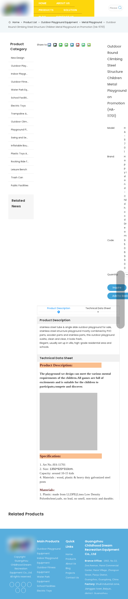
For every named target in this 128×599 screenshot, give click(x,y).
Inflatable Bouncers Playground (22, 145)
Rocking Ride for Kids (22, 161)
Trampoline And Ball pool (22, 113)
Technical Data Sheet (98, 308)
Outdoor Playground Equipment (22, 65)
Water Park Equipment (22, 89)
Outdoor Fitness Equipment (22, 81)
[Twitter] (29, 584)
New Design (17, 57)
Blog (68, 568)
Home (69, 554)
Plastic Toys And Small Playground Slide (22, 153)
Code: (110, 240)
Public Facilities (19, 185)
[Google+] (18, 584)
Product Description (58, 308)
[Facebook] (12, 584)
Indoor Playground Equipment (22, 73)
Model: (111, 128)
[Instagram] (23, 590)
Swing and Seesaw (21, 137)
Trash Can (17, 177)
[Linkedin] (23, 584)
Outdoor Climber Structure (22, 121)
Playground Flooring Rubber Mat (22, 129)
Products (71, 559)
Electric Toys (18, 105)
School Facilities (20, 97)
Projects (70, 573)
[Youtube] (18, 590)
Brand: (110, 156)
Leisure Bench (19, 169)
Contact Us (72, 577)
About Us (71, 563)
